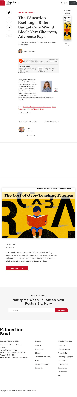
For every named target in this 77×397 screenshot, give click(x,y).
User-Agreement (64, 349)
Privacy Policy (62, 353)
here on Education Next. (35, 109)
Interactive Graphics (42, 364)
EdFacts (37, 353)
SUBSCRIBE (73, 3)
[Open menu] (19, 3)
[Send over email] (9, 35)
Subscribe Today (17, 268)
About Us (38, 345)
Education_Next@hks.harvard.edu (16, 358)
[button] (62, 3)
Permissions (62, 372)
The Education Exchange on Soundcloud (37, 107)
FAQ (59, 375)
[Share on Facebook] (9, 20)
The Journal (39, 349)
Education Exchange (26, 12)
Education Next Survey (43, 357)
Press (37, 360)
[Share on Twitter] (9, 12)
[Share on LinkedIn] (9, 28)
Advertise (61, 345)
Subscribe (61, 310)
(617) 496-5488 (10, 355)
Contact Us (39, 368)
